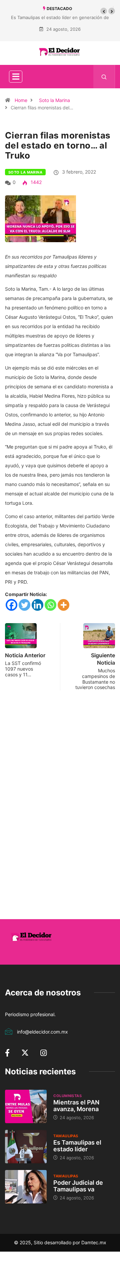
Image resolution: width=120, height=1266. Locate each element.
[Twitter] (24, 605)
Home (21, 100)
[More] (63, 605)
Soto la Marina (54, 100)
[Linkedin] (37, 605)
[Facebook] (11, 605)
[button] (103, 11)
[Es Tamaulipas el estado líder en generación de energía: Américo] (26, 1146)
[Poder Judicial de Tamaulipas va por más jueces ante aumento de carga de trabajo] (26, 1186)
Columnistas (67, 1095)
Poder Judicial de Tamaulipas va (78, 1186)
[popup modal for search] (104, 76)
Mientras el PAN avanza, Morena (76, 1105)
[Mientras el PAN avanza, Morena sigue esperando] (26, 1106)
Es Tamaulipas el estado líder (77, 1146)
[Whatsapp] (50, 605)
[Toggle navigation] (15, 76)
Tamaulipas (65, 1136)
